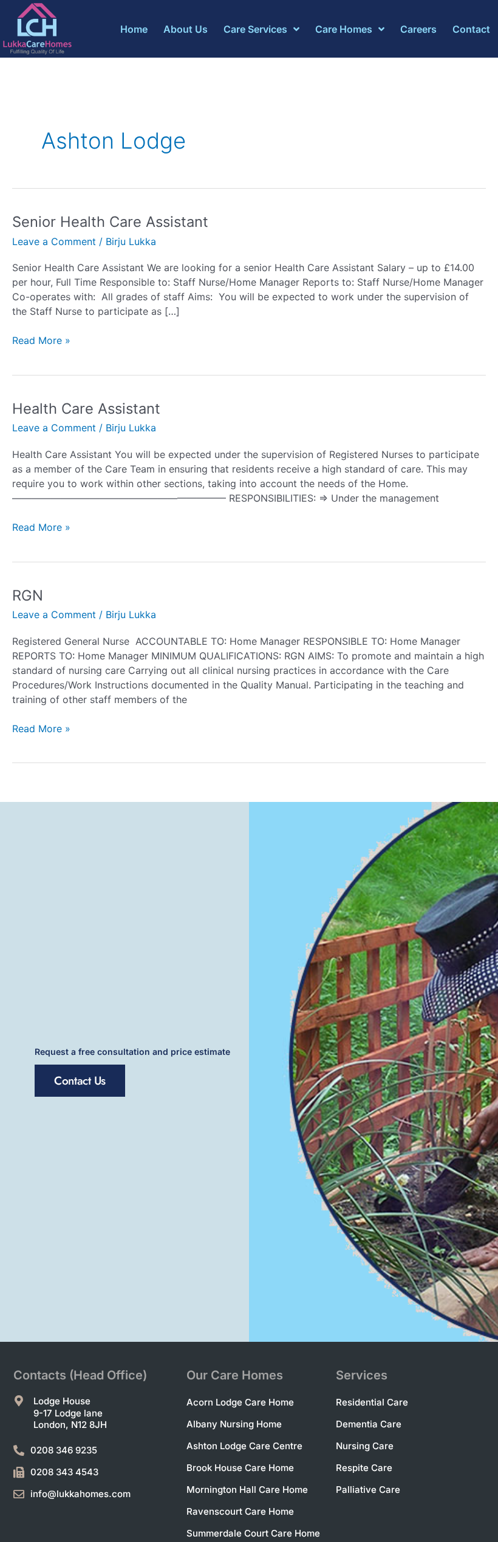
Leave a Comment (54, 241)
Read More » (41, 339)
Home (134, 29)
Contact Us (80, 1080)
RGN (27, 595)
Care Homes (343, 29)
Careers (418, 29)
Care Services (255, 29)
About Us (185, 29)
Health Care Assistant (86, 408)
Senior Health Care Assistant (110, 222)
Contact (471, 29)
